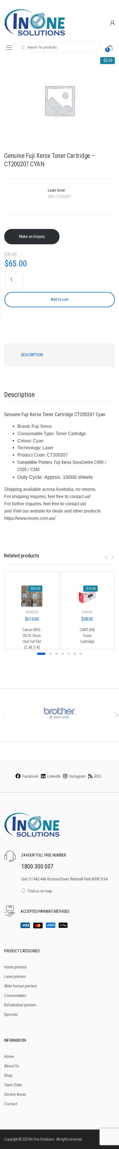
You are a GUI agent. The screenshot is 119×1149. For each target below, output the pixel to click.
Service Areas (15, 1094)
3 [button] (56, 654)
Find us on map (40, 891)
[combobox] (59, 47)
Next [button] (116, 715)
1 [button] (41, 654)
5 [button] (69, 654)
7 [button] (81, 654)
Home (9, 1056)
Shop (8, 1075)
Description (32, 354)
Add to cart (60, 299)
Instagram (77, 776)
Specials (11, 1014)
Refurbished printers (20, 1004)
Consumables (15, 995)
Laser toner (56, 190)
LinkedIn (54, 776)
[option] (59, 100)
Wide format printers (20, 986)
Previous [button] (3, 715)
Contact (10, 1103)
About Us (11, 1066)
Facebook (30, 776)
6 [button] (75, 654)
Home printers (15, 967)
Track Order (13, 1084)
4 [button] (62, 654)
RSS (97, 776)
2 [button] (50, 654)
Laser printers (15, 976)
